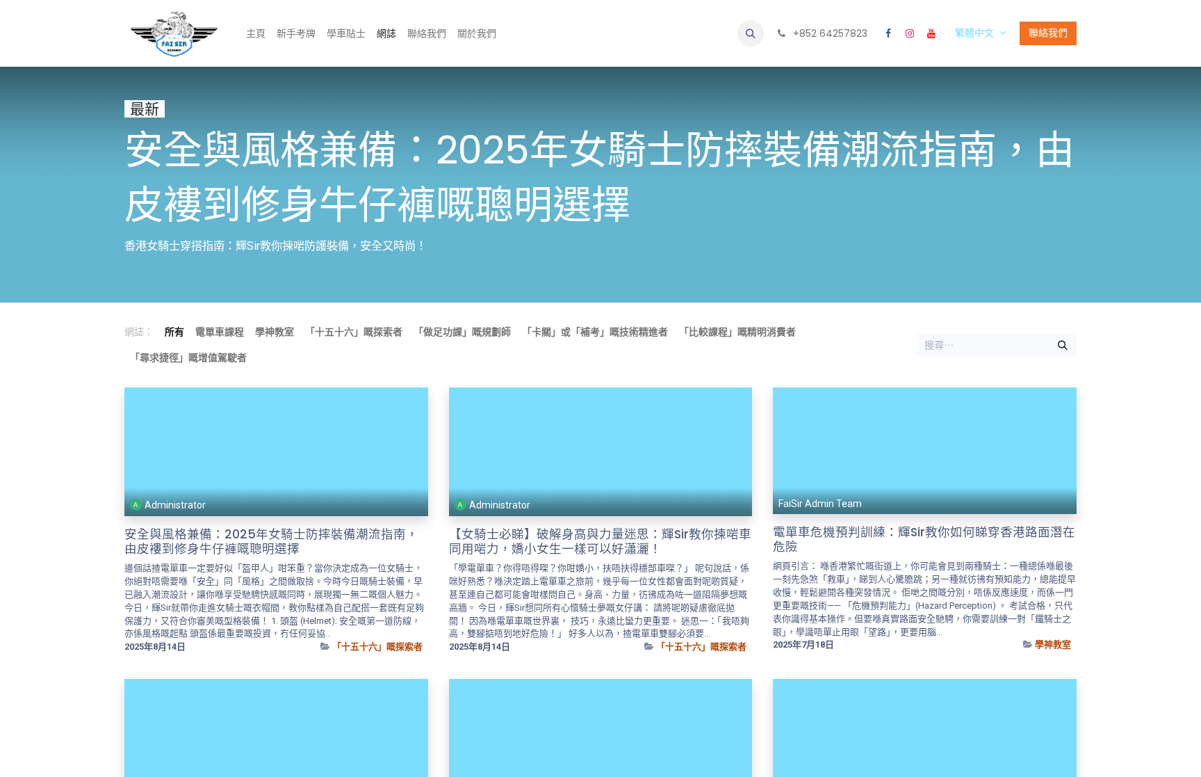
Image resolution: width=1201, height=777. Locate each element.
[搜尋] (1063, 346)
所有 (174, 332)
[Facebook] (888, 33)
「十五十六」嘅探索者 (377, 646)
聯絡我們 (1048, 33)
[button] (750, 33)
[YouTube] (931, 33)
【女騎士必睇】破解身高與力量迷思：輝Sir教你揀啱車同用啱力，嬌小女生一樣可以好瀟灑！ (600, 541)
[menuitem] (255, 34)
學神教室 (1053, 644)
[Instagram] (910, 33)
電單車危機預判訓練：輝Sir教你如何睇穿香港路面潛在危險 (924, 539)
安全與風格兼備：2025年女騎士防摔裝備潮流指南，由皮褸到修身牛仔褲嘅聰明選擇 (271, 541)
